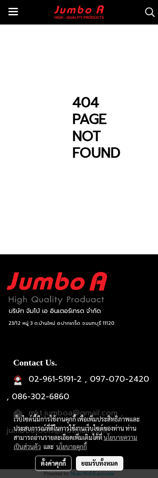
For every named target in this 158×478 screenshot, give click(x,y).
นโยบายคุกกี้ (71, 446)
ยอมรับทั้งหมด (99, 463)
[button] (147, 12)
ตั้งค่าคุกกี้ (53, 463)
